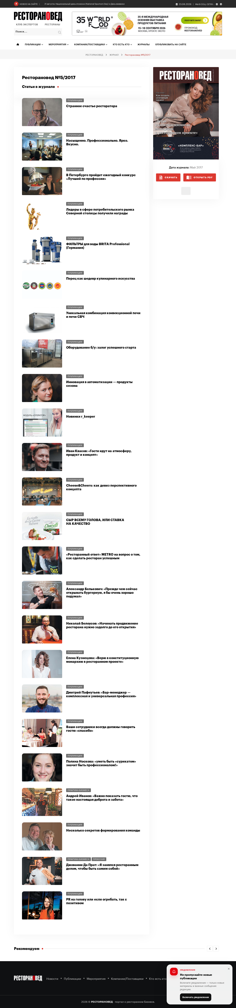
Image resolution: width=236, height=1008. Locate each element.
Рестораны (52, 24)
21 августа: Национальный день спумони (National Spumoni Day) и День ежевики (84, 3)
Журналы (144, 44)
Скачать (171, 177)
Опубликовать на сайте (170, 44)
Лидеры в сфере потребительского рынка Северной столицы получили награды (100, 211)
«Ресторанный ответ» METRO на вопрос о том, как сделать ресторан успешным (103, 556)
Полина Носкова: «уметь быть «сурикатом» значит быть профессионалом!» (101, 763)
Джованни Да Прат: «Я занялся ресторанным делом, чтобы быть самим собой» (102, 866)
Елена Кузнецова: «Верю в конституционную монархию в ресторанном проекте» (102, 659)
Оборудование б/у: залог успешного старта (101, 347)
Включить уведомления (195, 997)
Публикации (33, 44)
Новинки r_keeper (80, 416)
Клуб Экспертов (27, 24)
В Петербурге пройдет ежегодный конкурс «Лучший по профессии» (101, 176)
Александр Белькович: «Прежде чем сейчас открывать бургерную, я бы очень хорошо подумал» (101, 592)
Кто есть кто (121, 44)
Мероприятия (57, 44)
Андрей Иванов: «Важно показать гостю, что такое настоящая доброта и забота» (102, 797)
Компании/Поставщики (89, 44)
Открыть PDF (203, 177)
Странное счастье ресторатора (91, 106)
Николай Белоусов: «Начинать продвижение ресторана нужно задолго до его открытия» (102, 625)
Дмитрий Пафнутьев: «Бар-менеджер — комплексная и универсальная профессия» (101, 694)
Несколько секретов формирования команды (103, 830)
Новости (52, 978)
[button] (210, 949)
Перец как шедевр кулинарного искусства (100, 278)
